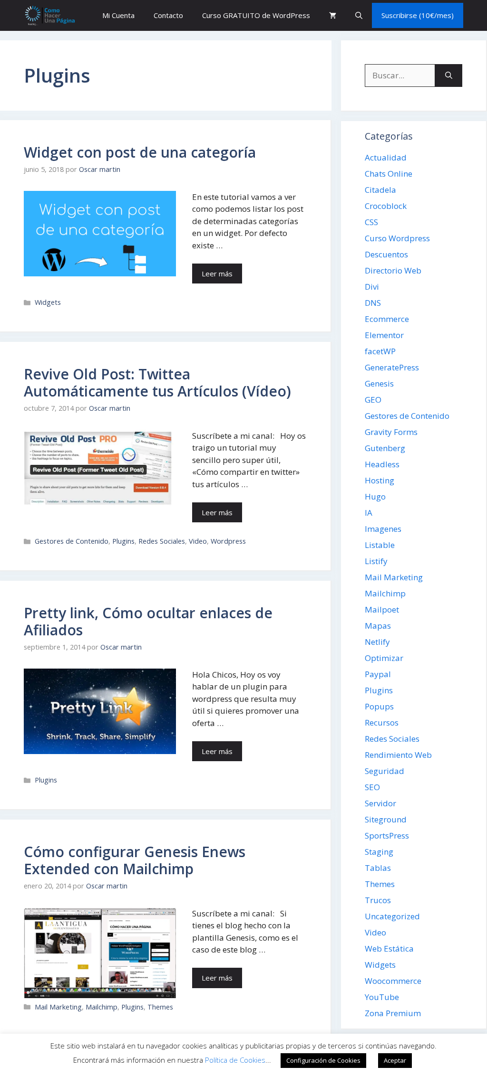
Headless (382, 464)
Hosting (379, 480)
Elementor (384, 335)
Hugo (375, 496)
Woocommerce (393, 980)
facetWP (380, 351)
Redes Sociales (161, 541)
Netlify (377, 641)
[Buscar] (448, 75)
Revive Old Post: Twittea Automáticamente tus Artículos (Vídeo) (157, 382)
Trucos (378, 900)
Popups (379, 706)
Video (198, 541)
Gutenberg (385, 448)
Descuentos (386, 254)
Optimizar (384, 657)
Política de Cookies (235, 1060)
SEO (372, 787)
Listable (380, 544)
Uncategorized (392, 916)
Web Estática (389, 948)
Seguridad (384, 770)
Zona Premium (393, 1013)
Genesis (379, 383)
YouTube (382, 996)
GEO (373, 399)
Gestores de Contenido (71, 541)
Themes (160, 1006)
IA (368, 512)
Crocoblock (386, 205)
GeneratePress (392, 367)
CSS (371, 222)
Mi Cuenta (118, 15)
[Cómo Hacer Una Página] (49, 15)
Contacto (168, 15)
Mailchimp (101, 1006)
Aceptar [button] (395, 1060)
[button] (359, 15)
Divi (372, 286)
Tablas (378, 867)
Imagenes (383, 528)
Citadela (380, 189)
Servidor (380, 803)
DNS (373, 302)
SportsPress (387, 835)
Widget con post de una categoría (140, 152)
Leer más (217, 273)
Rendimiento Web (398, 754)
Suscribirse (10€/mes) (417, 15)
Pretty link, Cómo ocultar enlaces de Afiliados (148, 621)
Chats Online (388, 173)
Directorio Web (393, 270)
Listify (376, 561)
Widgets (48, 302)
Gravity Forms (391, 431)
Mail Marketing (58, 1006)
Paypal (378, 674)
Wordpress (228, 541)
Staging (379, 851)
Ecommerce (387, 318)
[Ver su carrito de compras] (333, 15)
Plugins (123, 541)
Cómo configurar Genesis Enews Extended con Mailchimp (134, 860)
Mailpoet (382, 609)
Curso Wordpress (397, 238)
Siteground (386, 819)
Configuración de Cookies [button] (323, 1060)
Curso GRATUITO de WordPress (256, 15)
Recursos (382, 722)
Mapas (378, 625)
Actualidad (386, 157)
